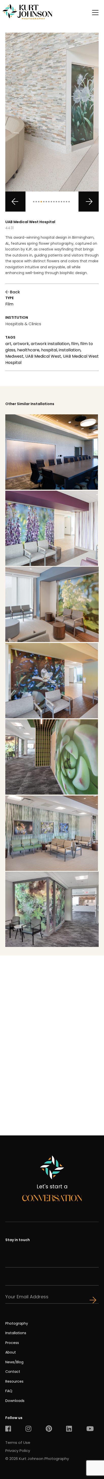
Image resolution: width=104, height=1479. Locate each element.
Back (14, 292)
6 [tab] (46, 201)
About (10, 1352)
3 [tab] (38, 201)
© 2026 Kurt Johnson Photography (37, 1458)
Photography (16, 1323)
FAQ (8, 1390)
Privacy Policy (17, 1450)
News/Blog (14, 1362)
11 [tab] (59, 201)
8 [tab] (51, 201)
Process (12, 1342)
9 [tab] (54, 201)
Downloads (14, 1400)
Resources (14, 1381)
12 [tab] (61, 201)
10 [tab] (56, 201)
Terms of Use (17, 1442)
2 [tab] (36, 201)
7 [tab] (48, 201)
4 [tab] (41, 201)
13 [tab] (64, 201)
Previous (15, 201)
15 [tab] (69, 201)
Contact (12, 1371)
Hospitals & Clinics (23, 324)
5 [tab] (43, 201)
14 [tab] (66, 201)
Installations (15, 1332)
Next (89, 201)
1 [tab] (33, 201)
